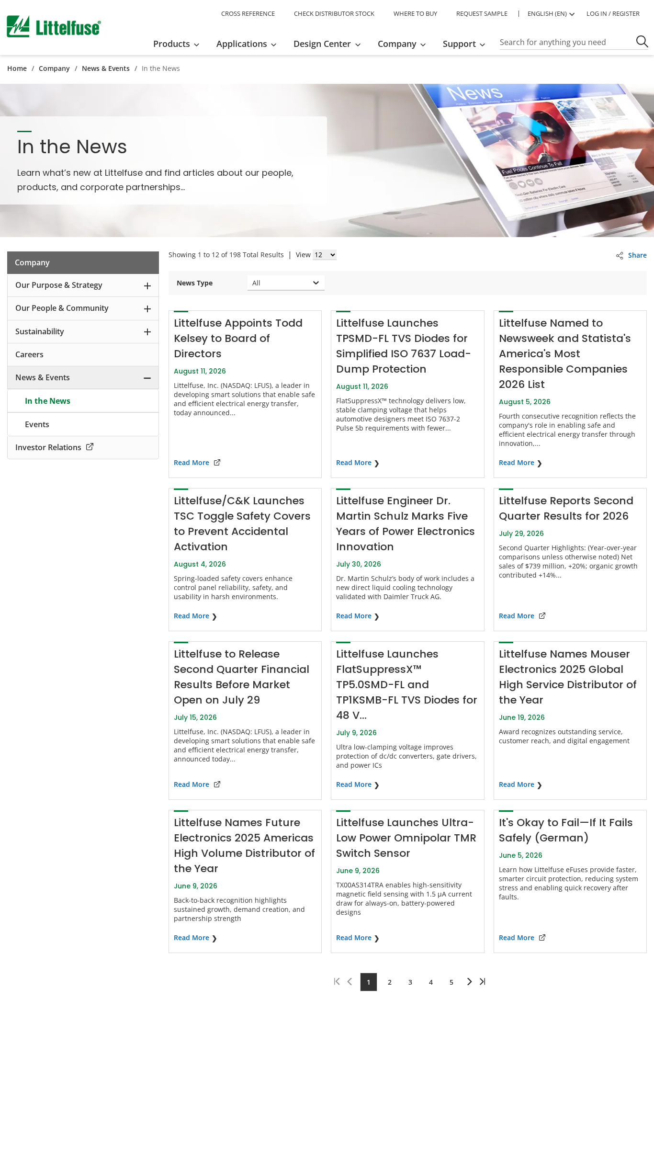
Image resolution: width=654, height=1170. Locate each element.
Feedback (643, 587)
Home (17, 68)
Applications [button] (241, 43)
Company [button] (397, 43)
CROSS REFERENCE (248, 13)
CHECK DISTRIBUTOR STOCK (334, 13)
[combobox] (253, 283)
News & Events (106, 68)
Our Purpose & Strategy (58, 285)
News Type (195, 282)
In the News (47, 401)
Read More (191, 462)
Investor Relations (48, 447)
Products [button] (171, 43)
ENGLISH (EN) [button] (547, 13)
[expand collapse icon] (147, 285)
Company (54, 68)
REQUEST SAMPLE (481, 13)
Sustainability (39, 331)
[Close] (235, 1122)
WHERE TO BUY (415, 13)
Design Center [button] (322, 43)
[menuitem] (179, 43)
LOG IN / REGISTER (613, 13)
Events (37, 424)
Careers (29, 354)
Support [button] (459, 43)
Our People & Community (62, 308)
